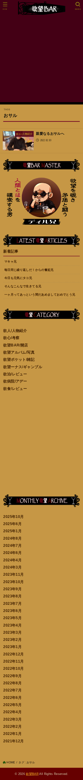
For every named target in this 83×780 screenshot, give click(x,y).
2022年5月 (12, 705)
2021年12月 (13, 741)
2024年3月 (12, 567)
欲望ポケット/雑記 (19, 359)
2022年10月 (13, 668)
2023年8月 (12, 596)
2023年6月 (12, 611)
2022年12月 (13, 654)
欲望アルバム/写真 (19, 352)
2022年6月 (12, 697)
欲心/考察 (11, 338)
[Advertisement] (41, 60)
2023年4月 (12, 625)
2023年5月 (12, 618)
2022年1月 (12, 733)
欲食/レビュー (15, 388)
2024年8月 (12, 538)
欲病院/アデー (15, 381)
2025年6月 (12, 524)
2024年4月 (12, 560)
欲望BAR (32, 774)
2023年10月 (13, 582)
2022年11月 (13, 661)
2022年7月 (12, 690)
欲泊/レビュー (15, 374)
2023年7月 (12, 603)
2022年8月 (12, 683)
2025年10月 (13, 516)
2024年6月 (12, 553)
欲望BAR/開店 (15, 345)
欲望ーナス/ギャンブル (22, 367)
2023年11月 (13, 574)
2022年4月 (12, 712)
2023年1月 (12, 647)
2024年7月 (12, 545)
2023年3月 (12, 632)
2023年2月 (12, 639)
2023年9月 (12, 589)
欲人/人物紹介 (15, 330)
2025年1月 (12, 531)
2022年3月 (12, 719)
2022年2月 (12, 726)
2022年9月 (12, 676)
